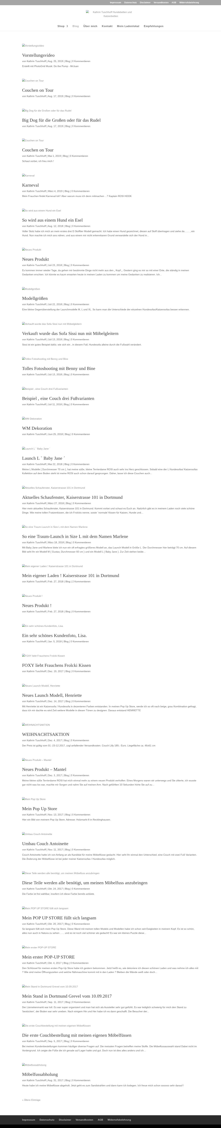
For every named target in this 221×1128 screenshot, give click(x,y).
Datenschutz (130, 3)
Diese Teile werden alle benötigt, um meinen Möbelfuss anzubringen (84, 882)
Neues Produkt (35, 259)
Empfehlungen (154, 26)
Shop (61, 26)
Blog (76, 26)
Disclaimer (145, 3)
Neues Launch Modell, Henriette (52, 695)
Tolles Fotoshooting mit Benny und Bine (58, 368)
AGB (174, 3)
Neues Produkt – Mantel (44, 769)
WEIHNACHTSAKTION (45, 734)
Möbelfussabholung (40, 1074)
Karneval (30, 185)
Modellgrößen (35, 298)
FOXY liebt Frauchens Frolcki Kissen (56, 665)
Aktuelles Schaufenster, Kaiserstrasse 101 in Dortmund (72, 497)
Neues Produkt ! (37, 605)
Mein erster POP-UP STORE (48, 957)
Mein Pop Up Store (39, 808)
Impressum (115, 3)
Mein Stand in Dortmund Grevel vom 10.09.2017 (67, 996)
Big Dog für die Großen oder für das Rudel (61, 120)
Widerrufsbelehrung (189, 3)
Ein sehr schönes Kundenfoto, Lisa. (54, 635)
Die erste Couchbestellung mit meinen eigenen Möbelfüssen (76, 1035)
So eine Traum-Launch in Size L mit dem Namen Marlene (75, 536)
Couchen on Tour (38, 90)
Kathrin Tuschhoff (36, 61)
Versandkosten (161, 3)
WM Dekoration (37, 428)
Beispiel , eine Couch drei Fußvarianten (58, 398)
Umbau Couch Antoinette (45, 843)
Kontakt (107, 26)
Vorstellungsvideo (38, 55)
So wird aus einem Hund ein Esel (52, 220)
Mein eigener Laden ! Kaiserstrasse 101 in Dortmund (70, 575)
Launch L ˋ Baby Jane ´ (43, 458)
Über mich (90, 26)
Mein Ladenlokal (128, 26)
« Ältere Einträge (31, 1100)
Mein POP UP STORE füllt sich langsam (59, 917)
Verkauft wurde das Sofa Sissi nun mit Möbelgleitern (70, 333)
